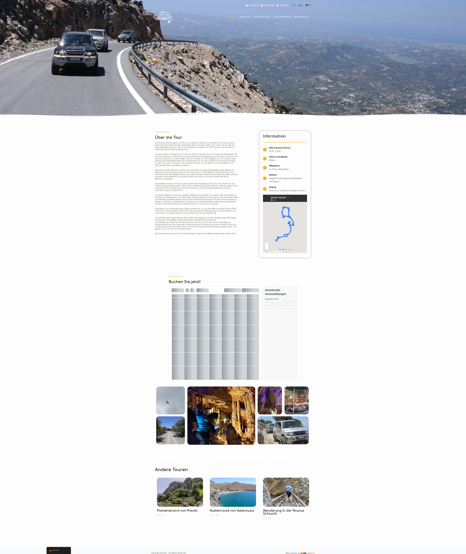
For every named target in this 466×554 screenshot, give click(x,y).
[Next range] (287, 304)
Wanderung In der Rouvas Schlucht (283, 512)
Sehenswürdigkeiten (283, 17)
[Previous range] (272, 304)
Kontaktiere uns (302, 17)
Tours (231, 17)
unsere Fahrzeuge (262, 17)
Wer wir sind (245, 17)
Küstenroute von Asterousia (232, 510)
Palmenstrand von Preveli (177, 510)
